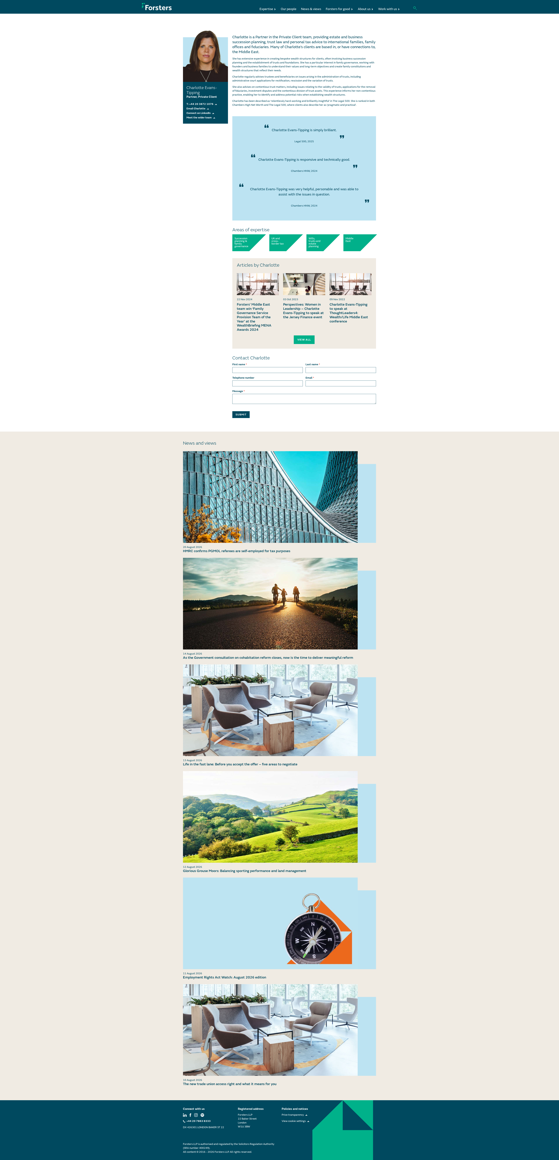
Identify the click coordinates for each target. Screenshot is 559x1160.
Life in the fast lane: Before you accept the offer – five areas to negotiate (240, 764)
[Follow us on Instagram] (196, 1115)
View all (304, 339)
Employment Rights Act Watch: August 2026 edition (224, 977)
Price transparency (293, 1115)
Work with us (387, 9)
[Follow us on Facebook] (190, 1115)
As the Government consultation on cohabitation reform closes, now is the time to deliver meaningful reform (268, 658)
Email (310, 377)
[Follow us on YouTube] (202, 1115)
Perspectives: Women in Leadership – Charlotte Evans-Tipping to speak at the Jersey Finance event (303, 310)
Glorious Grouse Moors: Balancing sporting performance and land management (244, 871)
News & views (311, 9)
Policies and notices (295, 1109)
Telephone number (243, 377)
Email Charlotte (195, 108)
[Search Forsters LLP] (415, 8)
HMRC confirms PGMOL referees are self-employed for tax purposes (236, 551)
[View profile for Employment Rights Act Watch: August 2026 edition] (279, 923)
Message (238, 391)
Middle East (349, 239)
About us (364, 9)
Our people (288, 9)
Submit (241, 414)
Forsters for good (338, 9)
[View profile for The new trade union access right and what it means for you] (279, 1030)
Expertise (266, 9)
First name (239, 364)
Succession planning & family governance (241, 242)
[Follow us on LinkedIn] (185, 1115)
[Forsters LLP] (157, 6)
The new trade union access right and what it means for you (229, 1084)
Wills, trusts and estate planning (314, 242)
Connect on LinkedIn (198, 113)
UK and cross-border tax (277, 241)
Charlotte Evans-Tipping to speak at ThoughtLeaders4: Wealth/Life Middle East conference (349, 312)
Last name (313, 364)
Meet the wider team (199, 117)
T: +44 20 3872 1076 (199, 104)
